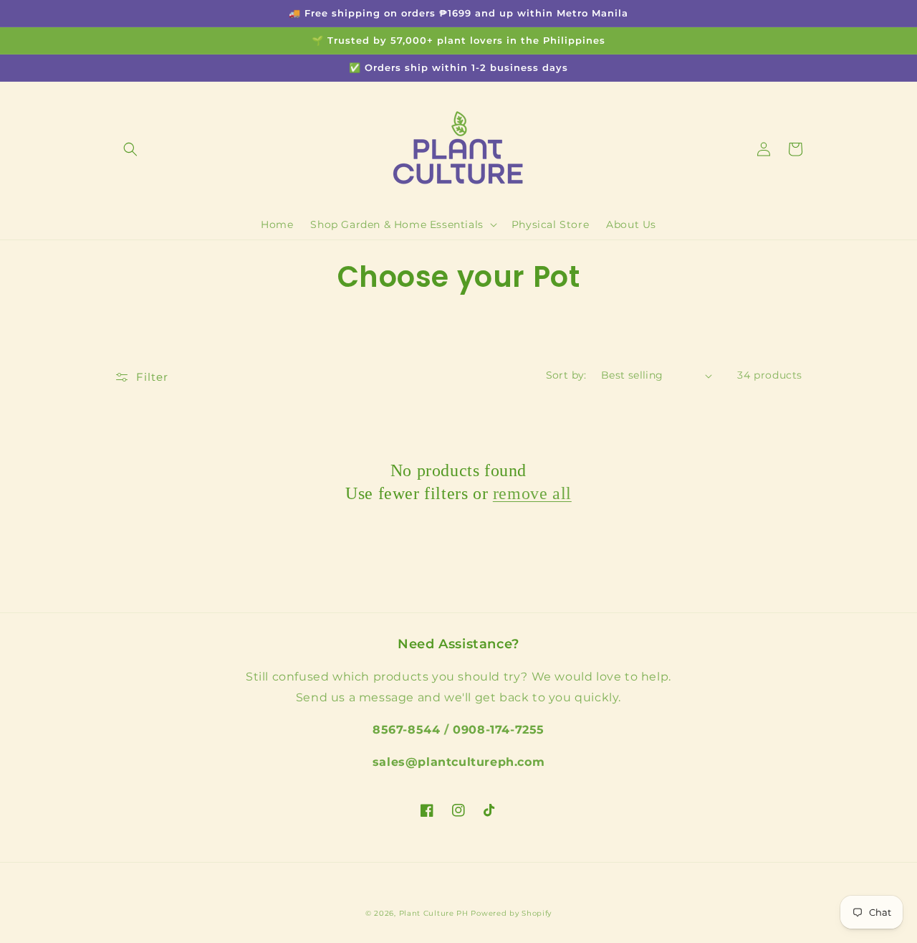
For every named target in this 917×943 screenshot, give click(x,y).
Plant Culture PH (434, 913)
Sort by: (566, 375)
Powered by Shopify (511, 913)
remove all (532, 493)
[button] (130, 149)
